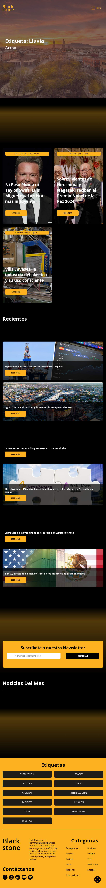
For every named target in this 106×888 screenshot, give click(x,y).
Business (19, 232)
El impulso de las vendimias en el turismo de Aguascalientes (39, 532)
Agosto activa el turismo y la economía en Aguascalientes (38, 407)
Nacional (70, 869)
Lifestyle (83, 153)
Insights (19, 153)
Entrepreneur (72, 848)
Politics (69, 859)
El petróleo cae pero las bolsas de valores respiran (34, 366)
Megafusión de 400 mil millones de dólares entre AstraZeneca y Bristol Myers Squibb (49, 490)
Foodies (70, 853)
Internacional (32, 153)
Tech (89, 859)
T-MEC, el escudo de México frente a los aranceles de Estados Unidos (45, 573)
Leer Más (16, 213)
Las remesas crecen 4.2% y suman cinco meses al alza (35, 448)
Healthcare (92, 864)
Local (37, 232)
